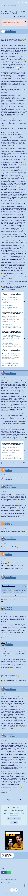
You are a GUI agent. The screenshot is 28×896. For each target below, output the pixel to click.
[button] (26, 1)
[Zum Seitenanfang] (25, 885)
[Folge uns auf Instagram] (16, 890)
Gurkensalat (16, 462)
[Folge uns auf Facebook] (12, 890)
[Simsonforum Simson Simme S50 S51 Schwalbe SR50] (0, 1)
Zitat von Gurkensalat (8, 586)
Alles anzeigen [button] (14, 595)
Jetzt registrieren (6, 24)
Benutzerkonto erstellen (14, 818)
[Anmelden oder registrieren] (22, 1)
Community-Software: (14, 894)
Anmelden (14, 822)
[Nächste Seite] (21, 800)
